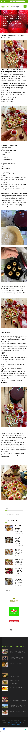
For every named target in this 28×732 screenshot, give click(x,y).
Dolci (16, 21)
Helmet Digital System (14, 724)
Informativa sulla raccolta (6, 730)
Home (6, 21)
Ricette (12, 21)
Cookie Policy (17, 722)
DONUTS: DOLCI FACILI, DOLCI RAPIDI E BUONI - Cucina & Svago (12, 24)
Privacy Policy (9, 722)
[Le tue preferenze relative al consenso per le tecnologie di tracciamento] (25, 729)
